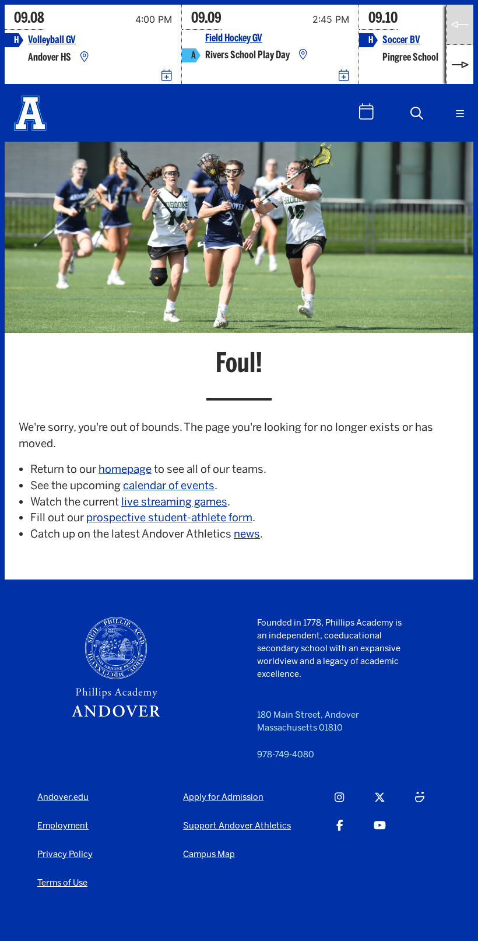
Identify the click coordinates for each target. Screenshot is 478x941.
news (247, 533)
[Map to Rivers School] (303, 55)
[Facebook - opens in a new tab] (339, 831)
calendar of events (169, 485)
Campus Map (209, 854)
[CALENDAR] (366, 111)
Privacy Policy (65, 854)
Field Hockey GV (233, 38)
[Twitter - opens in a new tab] (379, 803)
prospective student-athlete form (169, 517)
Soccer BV (401, 40)
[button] (417, 113)
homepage (125, 469)
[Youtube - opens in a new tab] (380, 831)
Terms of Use (62, 882)
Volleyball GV (52, 40)
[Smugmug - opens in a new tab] (419, 803)
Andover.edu (63, 797)
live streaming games (174, 501)
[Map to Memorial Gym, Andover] (84, 57)
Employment (63, 825)
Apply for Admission (223, 797)
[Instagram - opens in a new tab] (339, 803)
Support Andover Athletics (237, 825)
